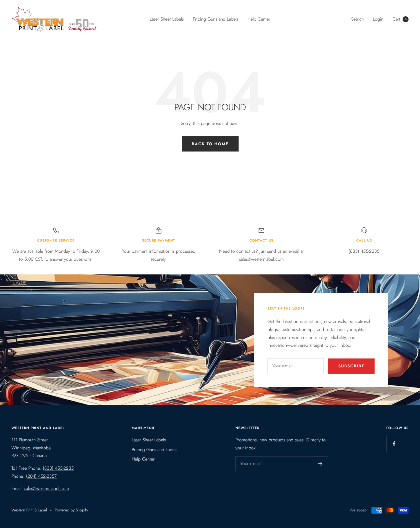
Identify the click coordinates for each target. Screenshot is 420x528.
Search (357, 19)
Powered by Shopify (71, 510)
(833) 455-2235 (58, 468)
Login (378, 19)
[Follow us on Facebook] (394, 444)
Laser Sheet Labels (167, 19)
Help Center (258, 19)
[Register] (320, 464)
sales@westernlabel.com (46, 488)
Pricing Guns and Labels (215, 19)
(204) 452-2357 (41, 476)
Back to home (210, 144)
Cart (400, 19)
